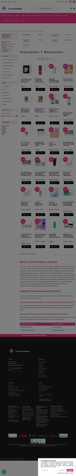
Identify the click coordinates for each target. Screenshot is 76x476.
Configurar (45, 470)
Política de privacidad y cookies (65, 473)
